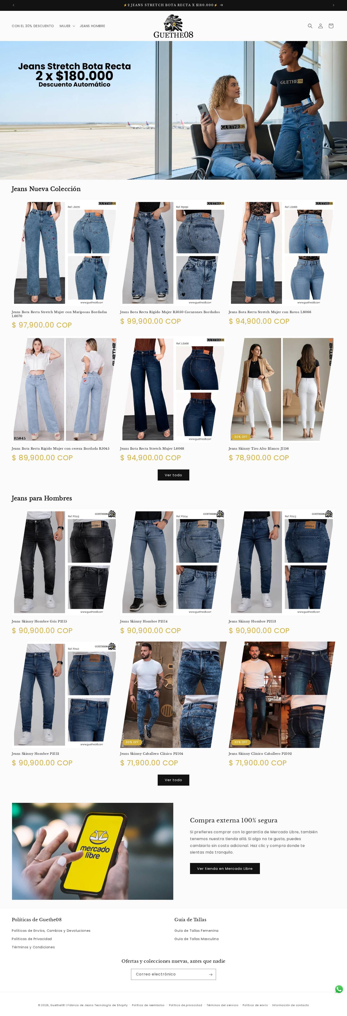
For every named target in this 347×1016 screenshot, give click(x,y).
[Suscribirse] (210, 974)
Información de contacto (290, 1005)
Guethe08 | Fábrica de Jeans (71, 1005)
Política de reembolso (148, 1005)
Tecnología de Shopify (111, 1005)
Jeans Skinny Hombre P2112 (35, 754)
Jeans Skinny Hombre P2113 (252, 621)
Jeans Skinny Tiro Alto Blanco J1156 (259, 449)
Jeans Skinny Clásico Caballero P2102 (260, 754)
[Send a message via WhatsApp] (339, 989)
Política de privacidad (185, 1005)
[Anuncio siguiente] (333, 5)
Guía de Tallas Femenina (196, 931)
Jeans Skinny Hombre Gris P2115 (39, 621)
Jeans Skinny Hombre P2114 (144, 621)
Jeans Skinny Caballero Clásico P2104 (151, 754)
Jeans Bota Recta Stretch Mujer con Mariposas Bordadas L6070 (59, 314)
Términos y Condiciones (33, 947)
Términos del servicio (222, 1005)
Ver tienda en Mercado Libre (225, 868)
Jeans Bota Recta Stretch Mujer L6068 (152, 449)
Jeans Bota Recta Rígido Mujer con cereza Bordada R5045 (60, 449)
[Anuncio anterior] (13, 5)
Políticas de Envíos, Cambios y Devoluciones (51, 931)
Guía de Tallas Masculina (196, 939)
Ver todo (173, 474)
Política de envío (255, 1005)
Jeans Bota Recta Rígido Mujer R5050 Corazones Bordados (170, 312)
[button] (67, 26)
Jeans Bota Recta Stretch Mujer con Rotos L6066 (270, 312)
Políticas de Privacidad (32, 939)
